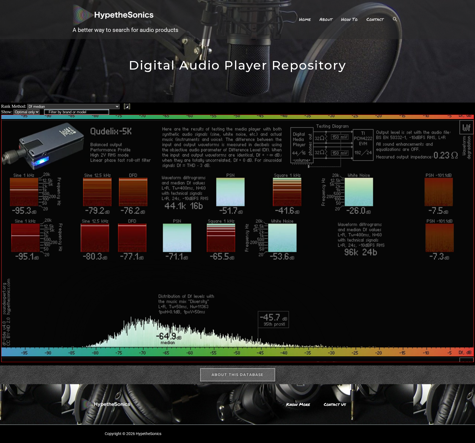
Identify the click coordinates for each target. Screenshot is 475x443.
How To (349, 19)
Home (305, 19)
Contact (374, 19)
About (325, 19)
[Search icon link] (395, 19)
